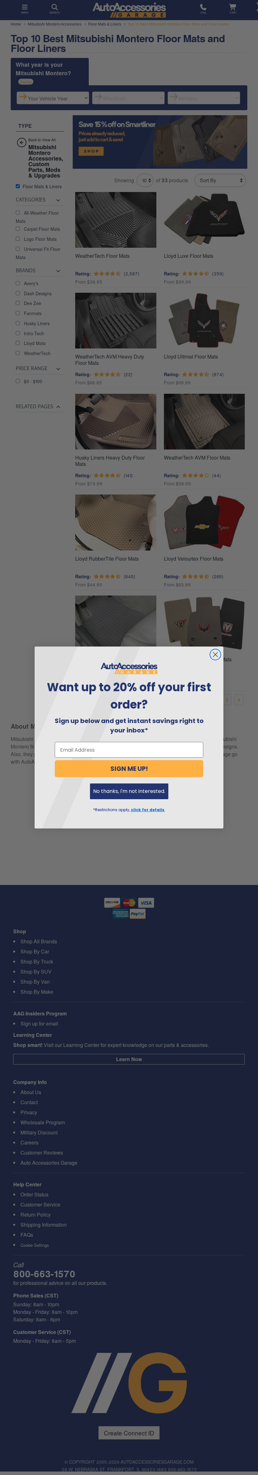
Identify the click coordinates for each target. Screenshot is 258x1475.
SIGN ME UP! (129, 768)
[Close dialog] (215, 654)
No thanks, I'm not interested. (129, 791)
